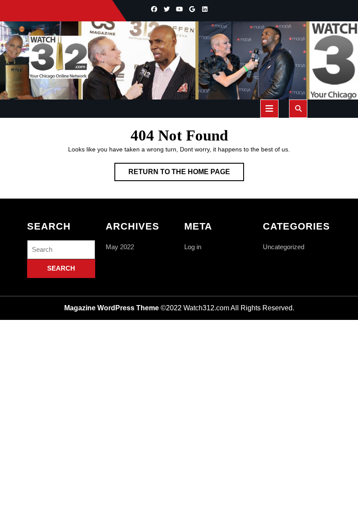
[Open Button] (269, 109)
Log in (192, 247)
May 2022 (120, 247)
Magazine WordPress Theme (111, 308)
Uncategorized (283, 247)
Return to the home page (186, 174)
